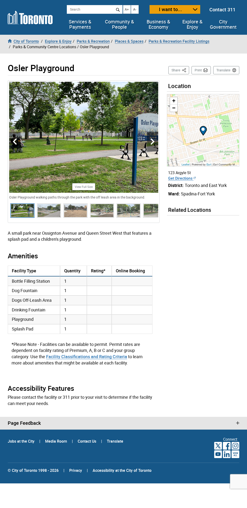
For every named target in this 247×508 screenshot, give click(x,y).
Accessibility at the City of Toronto (122, 470)
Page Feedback (24, 423)
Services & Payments (80, 24)
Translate (223, 70)
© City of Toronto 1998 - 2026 (33, 470)
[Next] (152, 142)
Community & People (119, 24)
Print (198, 70)
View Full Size (84, 187)
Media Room (56, 441)
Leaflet (186, 164)
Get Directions (180, 178)
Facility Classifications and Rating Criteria (86, 356)
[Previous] (15, 142)
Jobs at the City (21, 441)
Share (180, 70)
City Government (223, 24)
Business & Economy (158, 24)
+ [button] (173, 101)
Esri (208, 164)
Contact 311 (222, 9)
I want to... (170, 9)
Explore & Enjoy (192, 24)
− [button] (173, 108)
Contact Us (87, 441)
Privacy (75, 470)
